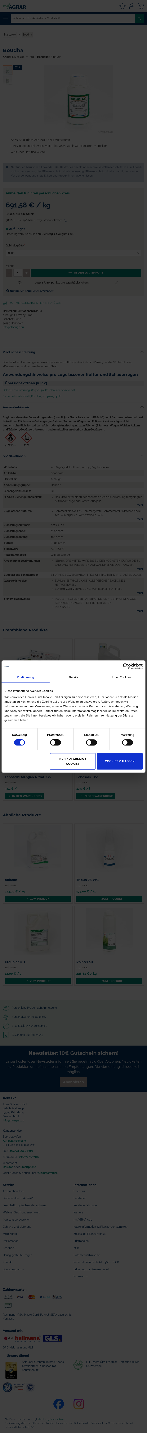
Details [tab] (73, 677)
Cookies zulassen (120, 761)
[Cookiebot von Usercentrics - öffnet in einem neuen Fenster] (126, 666)
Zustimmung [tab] (25, 677)
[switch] (55, 743)
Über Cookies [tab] (121, 677)
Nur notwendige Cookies (72, 761)
